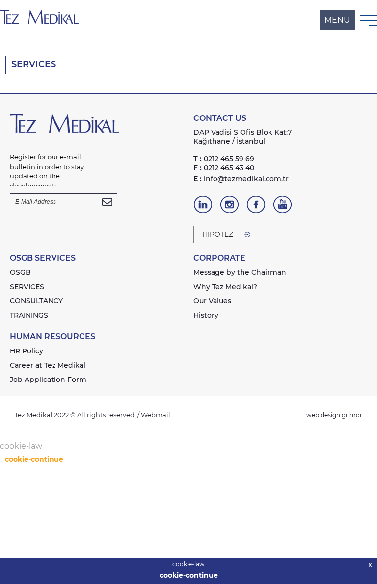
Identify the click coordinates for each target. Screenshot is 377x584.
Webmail (155, 415)
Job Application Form (48, 379)
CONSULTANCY (36, 300)
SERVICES (27, 286)
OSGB (20, 272)
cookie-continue (189, 575)
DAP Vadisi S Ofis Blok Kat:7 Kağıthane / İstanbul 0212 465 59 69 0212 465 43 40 (242, 150)
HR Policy (26, 351)
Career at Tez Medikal (47, 365)
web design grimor (334, 415)
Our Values (212, 300)
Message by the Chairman (239, 272)
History (205, 315)
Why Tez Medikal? (225, 286)
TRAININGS (29, 315)
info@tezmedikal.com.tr (241, 179)
